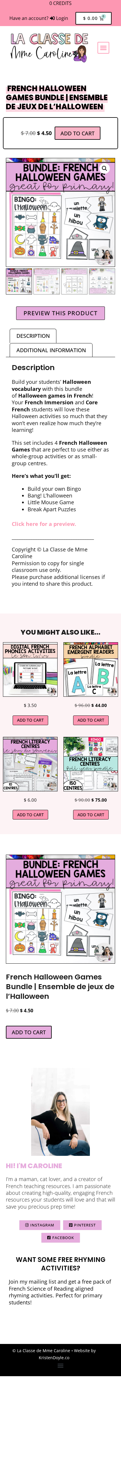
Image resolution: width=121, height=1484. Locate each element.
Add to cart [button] (30, 720)
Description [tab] (33, 335)
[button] (103, 48)
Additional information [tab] (51, 350)
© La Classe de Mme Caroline (41, 1350)
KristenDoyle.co (54, 1357)
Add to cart (77, 133)
